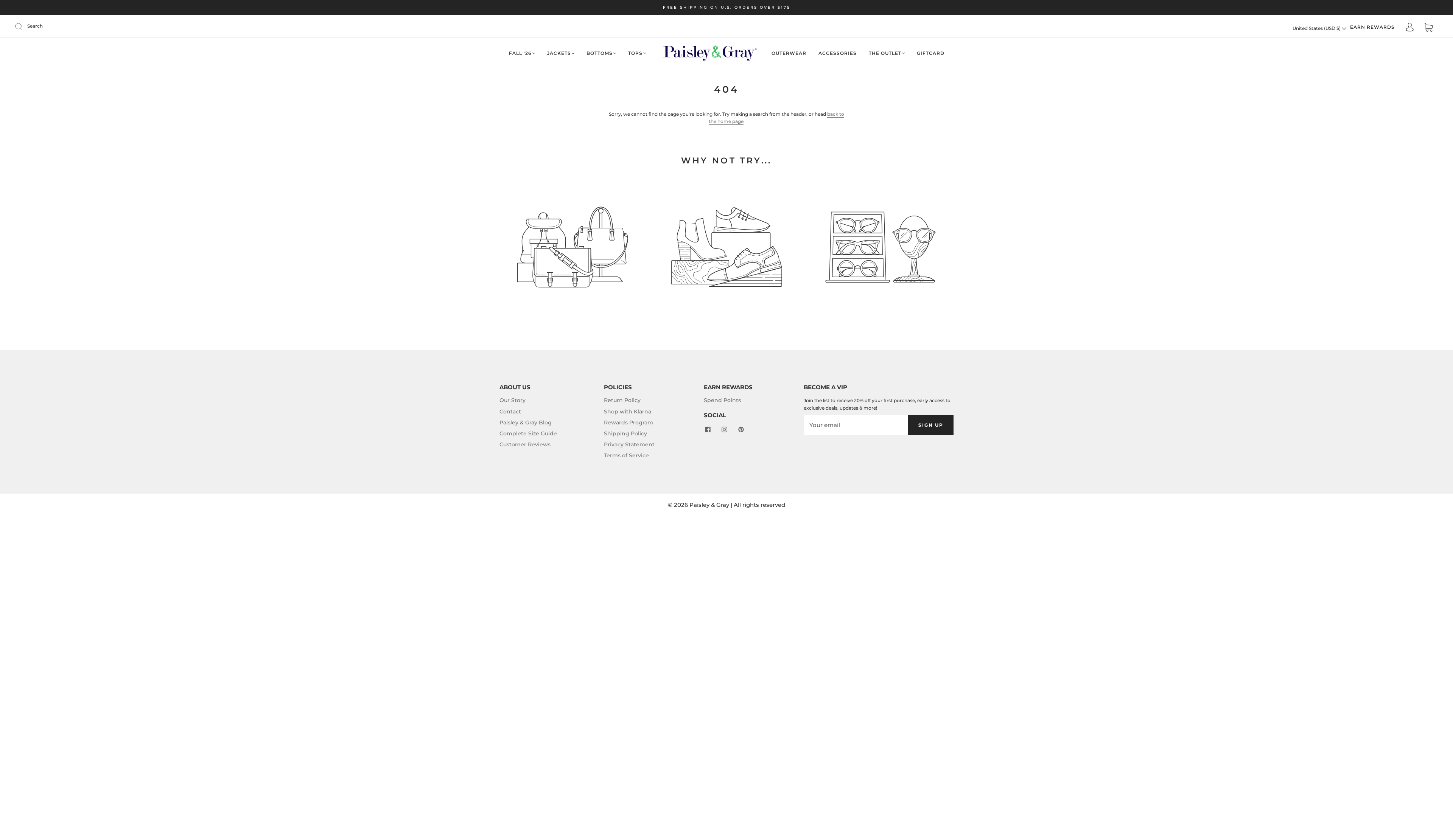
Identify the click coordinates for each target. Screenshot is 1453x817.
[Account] (1410, 28)
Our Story (512, 400)
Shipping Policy (625, 433)
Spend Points (722, 400)
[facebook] (707, 429)
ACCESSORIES (837, 53)
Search (35, 26)
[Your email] (856, 425)
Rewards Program (628, 422)
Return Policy (622, 400)
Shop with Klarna (627, 411)
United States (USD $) (1317, 28)
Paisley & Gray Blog (525, 422)
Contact (510, 411)
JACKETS (559, 53)
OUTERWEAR (789, 53)
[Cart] (1428, 28)
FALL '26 (520, 53)
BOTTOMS (599, 53)
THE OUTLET (885, 53)
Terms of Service (626, 455)
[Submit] (23, 26)
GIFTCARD (930, 53)
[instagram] (724, 429)
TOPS (635, 53)
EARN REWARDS (1372, 27)
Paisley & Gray (709, 504)
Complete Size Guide (528, 433)
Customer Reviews (525, 444)
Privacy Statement (629, 444)
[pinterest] (741, 429)
